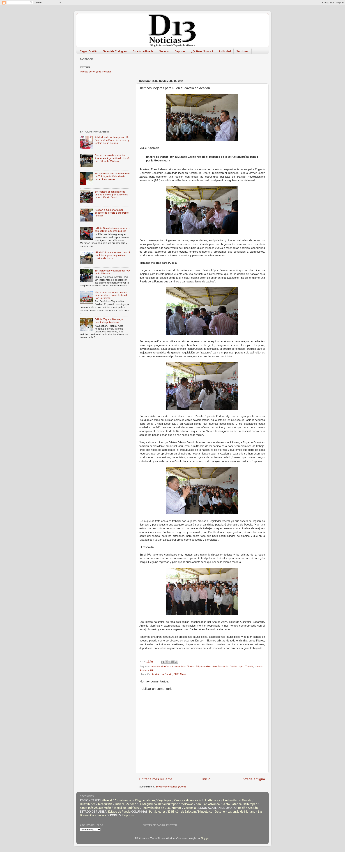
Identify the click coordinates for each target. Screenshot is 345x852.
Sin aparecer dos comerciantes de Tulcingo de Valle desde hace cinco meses (112, 176)
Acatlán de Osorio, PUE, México (170, 674)
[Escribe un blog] (166, 662)
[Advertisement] (204, 65)
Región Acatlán (88, 51)
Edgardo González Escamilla (212, 666)
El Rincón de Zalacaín (182, 812)
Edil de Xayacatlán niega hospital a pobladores (109, 321)
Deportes (180, 51)
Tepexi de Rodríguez (115, 51)
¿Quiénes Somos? (202, 51)
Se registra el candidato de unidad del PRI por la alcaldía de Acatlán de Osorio (111, 194)
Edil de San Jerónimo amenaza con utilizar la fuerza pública (112, 229)
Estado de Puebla (143, 51)
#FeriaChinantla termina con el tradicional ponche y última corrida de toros (112, 255)
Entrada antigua (252, 779)
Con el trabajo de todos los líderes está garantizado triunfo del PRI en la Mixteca (112, 158)
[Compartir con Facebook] (172, 662)
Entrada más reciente (155, 779)
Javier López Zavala (241, 666)
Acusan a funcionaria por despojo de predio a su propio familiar (112, 213)
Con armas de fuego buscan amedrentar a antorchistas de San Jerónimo (111, 295)
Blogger (205, 838)
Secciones (242, 51)
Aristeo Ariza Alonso (183, 666)
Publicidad (225, 51)
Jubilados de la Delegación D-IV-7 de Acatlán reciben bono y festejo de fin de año (112, 140)
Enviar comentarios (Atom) (170, 786)
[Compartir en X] (169, 662)
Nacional (164, 51)
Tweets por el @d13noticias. (96, 71)
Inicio (206, 779)
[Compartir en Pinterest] (176, 662)
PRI (152, 670)
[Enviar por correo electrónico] (162, 662)
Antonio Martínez (161, 666)
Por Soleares (157, 812)
